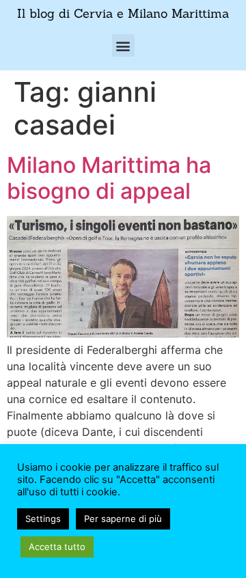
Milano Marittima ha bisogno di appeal (109, 178)
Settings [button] (43, 518)
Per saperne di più (123, 518)
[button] (123, 45)
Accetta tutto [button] (57, 546)
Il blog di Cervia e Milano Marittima (123, 13)
